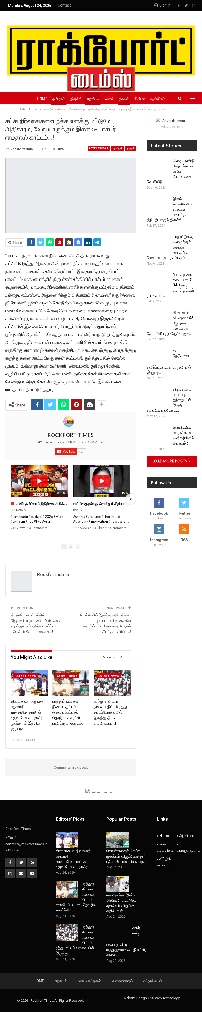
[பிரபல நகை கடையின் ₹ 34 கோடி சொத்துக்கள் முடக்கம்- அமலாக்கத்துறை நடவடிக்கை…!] (158, 280)
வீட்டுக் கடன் (164, 862)
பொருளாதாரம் (187, 850)
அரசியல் (93, 99)
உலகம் (109, 99)
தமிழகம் (58, 99)
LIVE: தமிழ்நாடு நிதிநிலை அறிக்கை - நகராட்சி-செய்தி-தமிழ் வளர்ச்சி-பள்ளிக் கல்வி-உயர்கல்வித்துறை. (41, 503)
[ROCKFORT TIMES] (68, 421)
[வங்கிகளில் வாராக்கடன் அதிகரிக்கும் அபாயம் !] (158, 433)
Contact (64, 5)
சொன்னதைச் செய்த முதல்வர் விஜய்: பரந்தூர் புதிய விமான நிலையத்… (126, 856)
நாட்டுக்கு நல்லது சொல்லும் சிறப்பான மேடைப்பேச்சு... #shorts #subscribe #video (101, 503)
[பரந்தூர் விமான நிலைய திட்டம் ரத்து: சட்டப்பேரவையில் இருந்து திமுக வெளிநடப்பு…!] (112, 683)
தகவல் (124, 99)
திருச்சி (76, 99)
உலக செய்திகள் (165, 847)
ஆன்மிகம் (157, 99)
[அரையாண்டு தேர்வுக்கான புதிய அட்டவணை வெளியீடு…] (158, 166)
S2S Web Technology (164, 998)
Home (42, 99)
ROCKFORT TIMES (71, 435)
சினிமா (139, 99)
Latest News (98, 148)
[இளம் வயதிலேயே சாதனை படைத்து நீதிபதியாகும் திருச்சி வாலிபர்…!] (158, 204)
